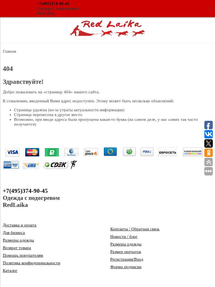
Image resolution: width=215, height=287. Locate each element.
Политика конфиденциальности (31, 263)
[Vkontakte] (182, 198)
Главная (9, 51)
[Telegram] (206, 198)
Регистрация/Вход (126, 259)
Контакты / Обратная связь (135, 229)
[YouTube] (194, 198)
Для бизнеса (14, 232)
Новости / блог (123, 236)
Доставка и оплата (19, 225)
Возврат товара (17, 248)
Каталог (10, 270)
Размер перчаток (125, 251)
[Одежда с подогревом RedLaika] (107, 35)
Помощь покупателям (23, 255)
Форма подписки (125, 267)
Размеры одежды (18, 240)
